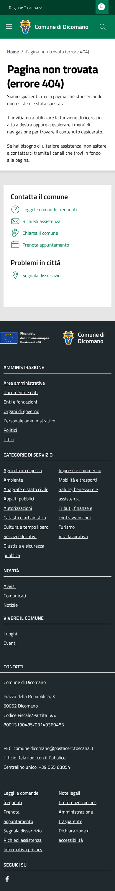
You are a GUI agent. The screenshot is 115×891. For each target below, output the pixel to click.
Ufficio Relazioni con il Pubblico (34, 757)
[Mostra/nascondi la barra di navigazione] (9, 26)
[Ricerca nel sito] (102, 26)
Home (13, 51)
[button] (26, 7)
